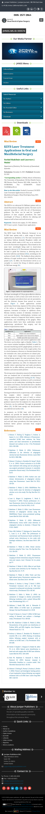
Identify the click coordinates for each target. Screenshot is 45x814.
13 (19, 256)
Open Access (7, 733)
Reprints (6, 742)
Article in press (8, 74)
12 (17, 256)
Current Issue (7, 78)
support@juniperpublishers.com (15, 766)
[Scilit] (12, 696)
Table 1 (34, 342)
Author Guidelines (9, 731)
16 (31, 378)
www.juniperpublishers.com (13, 783)
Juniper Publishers (10, 2)
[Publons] (32, 696)
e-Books (6, 738)
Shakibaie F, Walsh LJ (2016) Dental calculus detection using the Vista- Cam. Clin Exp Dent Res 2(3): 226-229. (24, 549)
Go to (38, 141)
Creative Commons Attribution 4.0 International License (17, 806)
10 (26, 254)
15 (19, 265)
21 (10, 406)
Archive (6, 83)
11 (27, 254)
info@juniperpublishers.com (13, 781)
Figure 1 (14, 304)
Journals (6, 736)
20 (33, 378)
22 (22, 409)
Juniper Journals (23, 2)
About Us (6, 729)
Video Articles (7, 740)
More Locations (8, 745)
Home (5, 726)
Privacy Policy (36, 811)
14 (11, 261)
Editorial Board (8, 69)
